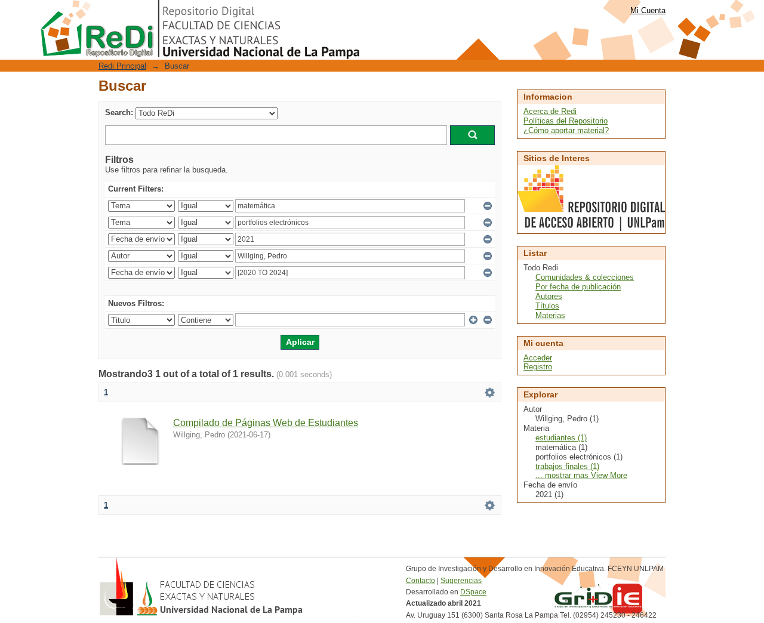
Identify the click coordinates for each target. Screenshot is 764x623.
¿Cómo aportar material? (566, 130)
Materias (550, 315)
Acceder (537, 357)
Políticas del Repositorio (565, 120)
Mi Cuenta (648, 10)
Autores (548, 296)
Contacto (420, 580)
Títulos (547, 305)
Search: (119, 112)
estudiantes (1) (561, 437)
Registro (537, 366)
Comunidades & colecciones (584, 277)
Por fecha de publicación (578, 286)
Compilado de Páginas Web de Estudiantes (265, 423)
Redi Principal (122, 65)
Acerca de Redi (550, 111)
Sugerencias (461, 580)
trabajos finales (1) (567, 466)
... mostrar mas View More (581, 475)
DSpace (473, 592)
